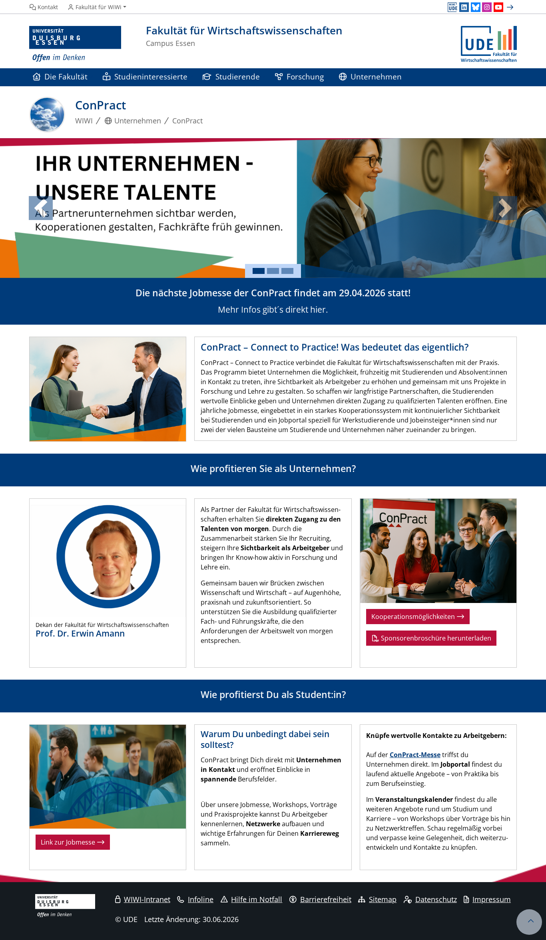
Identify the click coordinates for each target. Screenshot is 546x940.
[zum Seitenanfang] (529, 922)
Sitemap (383, 899)
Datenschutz (436, 899)
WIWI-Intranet (147, 899)
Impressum (491, 899)
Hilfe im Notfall (256, 899)
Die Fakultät (66, 76)
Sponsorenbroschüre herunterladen (435, 638)
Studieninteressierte (150, 76)
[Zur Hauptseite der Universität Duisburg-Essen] (75, 44)
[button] (41, 208)
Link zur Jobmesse (69, 842)
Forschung (305, 76)
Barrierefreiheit (325, 899)
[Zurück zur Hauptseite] (489, 44)
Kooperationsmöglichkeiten (413, 616)
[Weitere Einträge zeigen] (511, 7)
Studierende (237, 76)
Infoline (200, 899)
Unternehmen (376, 76)
